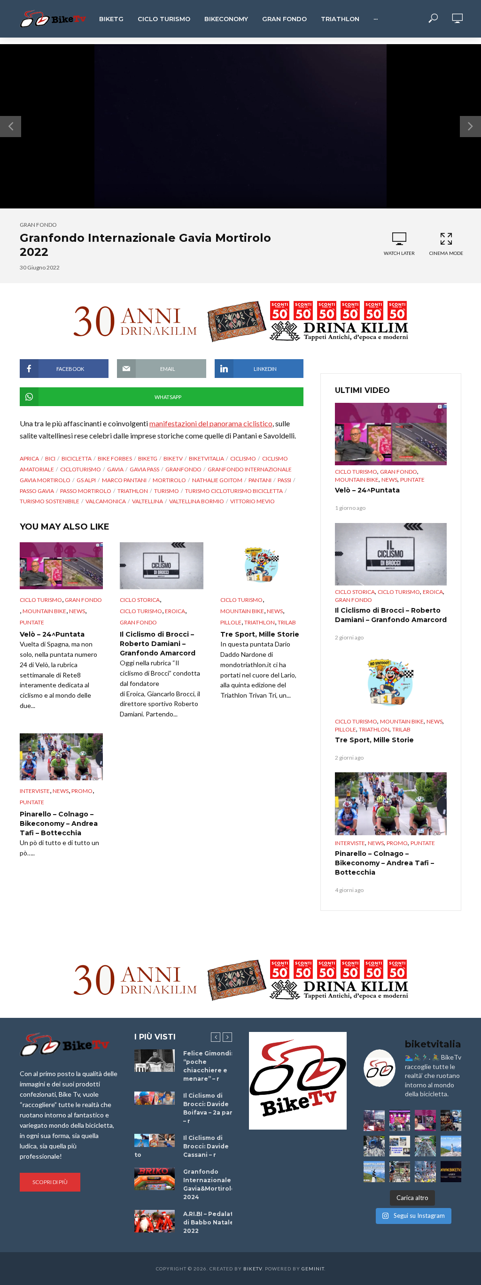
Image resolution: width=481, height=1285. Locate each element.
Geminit (313, 1268)
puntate (32, 622)
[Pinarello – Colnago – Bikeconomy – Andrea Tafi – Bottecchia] (61, 756)
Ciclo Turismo (164, 19)
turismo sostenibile (49, 501)
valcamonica (105, 501)
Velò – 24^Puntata (52, 634)
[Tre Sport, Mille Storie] (261, 565)
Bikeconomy (226, 19)
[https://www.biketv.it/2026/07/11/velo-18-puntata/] (425, 1120)
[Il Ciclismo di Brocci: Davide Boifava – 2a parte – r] (154, 1098)
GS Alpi (86, 480)
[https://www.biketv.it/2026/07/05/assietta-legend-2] (374, 1171)
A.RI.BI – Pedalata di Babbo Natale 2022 (210, 1222)
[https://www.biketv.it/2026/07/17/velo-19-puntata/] (400, 1120)
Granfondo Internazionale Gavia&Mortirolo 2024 (209, 1184)
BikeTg (111, 19)
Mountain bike (44, 611)
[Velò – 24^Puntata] (61, 565)
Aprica (29, 458)
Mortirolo (169, 480)
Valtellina (147, 501)
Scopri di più (50, 1181)
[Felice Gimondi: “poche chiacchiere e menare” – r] (154, 1060)
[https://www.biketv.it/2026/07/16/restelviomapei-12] (451, 1120)
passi (284, 480)
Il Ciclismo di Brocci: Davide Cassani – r (206, 1146)
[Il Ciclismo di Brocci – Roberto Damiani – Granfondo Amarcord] (161, 565)
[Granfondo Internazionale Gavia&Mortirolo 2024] (154, 1179)
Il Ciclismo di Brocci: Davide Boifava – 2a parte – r (211, 1108)
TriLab (287, 622)
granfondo (183, 469)
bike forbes (115, 458)
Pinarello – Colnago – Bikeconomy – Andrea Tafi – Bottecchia (59, 823)
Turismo (166, 490)
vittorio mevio (252, 501)
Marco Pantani (124, 480)
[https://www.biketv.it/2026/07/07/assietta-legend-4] (451, 1146)
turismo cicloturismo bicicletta (234, 490)
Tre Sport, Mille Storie (259, 634)
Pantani (260, 480)
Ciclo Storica (140, 599)
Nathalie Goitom (217, 480)
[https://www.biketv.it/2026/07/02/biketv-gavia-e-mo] (451, 1171)
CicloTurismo (80, 469)
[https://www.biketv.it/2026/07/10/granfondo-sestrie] (400, 1146)
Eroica (175, 611)
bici (50, 458)
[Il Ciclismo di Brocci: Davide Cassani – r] (154, 1140)
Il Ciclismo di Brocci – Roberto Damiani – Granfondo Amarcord (157, 643)
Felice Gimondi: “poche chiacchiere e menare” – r (208, 1066)
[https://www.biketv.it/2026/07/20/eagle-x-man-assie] (374, 1120)
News (77, 611)
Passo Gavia (37, 490)
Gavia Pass (144, 469)
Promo (82, 790)
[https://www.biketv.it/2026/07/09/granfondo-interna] (425, 1146)
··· (375, 19)
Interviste (35, 790)
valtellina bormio (196, 501)
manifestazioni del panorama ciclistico (210, 423)
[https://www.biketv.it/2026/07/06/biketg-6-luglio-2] (400, 1171)
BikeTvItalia (206, 458)
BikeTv (173, 458)
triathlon (132, 490)
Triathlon (340, 19)
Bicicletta (77, 458)
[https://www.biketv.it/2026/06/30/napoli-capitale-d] (425, 1171)
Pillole (230, 622)
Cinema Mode (446, 253)
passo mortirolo (85, 490)
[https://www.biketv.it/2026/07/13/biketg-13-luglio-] (374, 1146)
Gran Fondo (284, 19)
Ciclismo (243, 458)
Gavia (115, 469)
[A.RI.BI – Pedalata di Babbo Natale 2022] (154, 1221)
